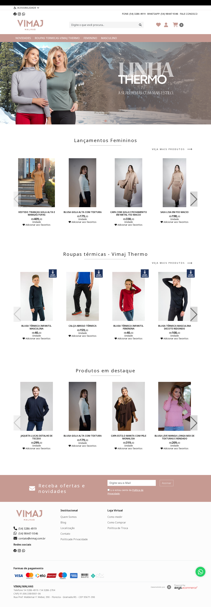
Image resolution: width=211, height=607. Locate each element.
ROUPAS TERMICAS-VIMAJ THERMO (57, 38)
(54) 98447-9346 (28, 533)
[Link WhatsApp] (23, 13)
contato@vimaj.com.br (31, 538)
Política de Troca (117, 528)
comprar (36, 231)
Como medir (114, 517)
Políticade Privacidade (74, 539)
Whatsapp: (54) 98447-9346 (162, 13)
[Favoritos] (158, 24)
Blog (63, 522)
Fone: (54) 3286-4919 (134, 13)
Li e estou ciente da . (125, 492)
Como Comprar (116, 522)
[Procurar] (140, 25)
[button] (178, 25)
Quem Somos (68, 517)
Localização (67, 528)
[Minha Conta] (166, 25)
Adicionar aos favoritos (37, 224)
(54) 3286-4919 (27, 528)
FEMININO (90, 38)
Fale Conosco (188, 13)
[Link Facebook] (15, 13)
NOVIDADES (23, 38)
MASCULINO (109, 38)
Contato (65, 533)
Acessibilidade (26, 7)
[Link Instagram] (19, 13)
